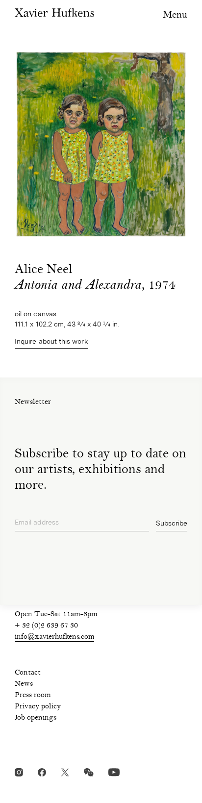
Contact (28, 673)
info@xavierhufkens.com (55, 637)
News (24, 684)
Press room (33, 696)
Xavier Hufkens (54, 12)
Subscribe (171, 523)
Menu (175, 15)
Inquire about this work (51, 341)
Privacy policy (38, 707)
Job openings (35, 718)
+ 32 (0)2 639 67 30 (46, 626)
